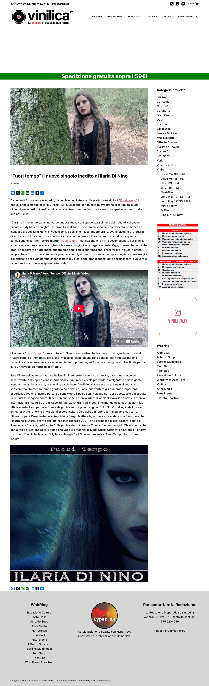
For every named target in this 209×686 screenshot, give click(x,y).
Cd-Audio (153, 17)
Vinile (160, 169)
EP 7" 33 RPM (170, 183)
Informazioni (185, 17)
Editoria (162, 124)
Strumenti (163, 156)
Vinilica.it (162, 384)
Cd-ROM (162, 106)
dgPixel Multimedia (169, 361)
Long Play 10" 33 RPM (175, 196)
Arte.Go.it (163, 352)
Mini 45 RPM (169, 205)
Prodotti (97, 17)
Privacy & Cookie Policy (169, 630)
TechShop (163, 366)
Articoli (168, 17)
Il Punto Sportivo (168, 398)
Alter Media (164, 388)
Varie (160, 160)
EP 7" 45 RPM (170, 187)
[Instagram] (177, 3)
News (16, 183)
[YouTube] (183, 3)
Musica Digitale (167, 133)
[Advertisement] (104, 48)
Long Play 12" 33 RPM (175, 201)
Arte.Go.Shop (166, 357)
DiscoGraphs (165, 115)
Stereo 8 (162, 151)
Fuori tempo (69, 240)
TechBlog (163, 370)
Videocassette (166, 165)
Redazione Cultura (169, 375)
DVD (160, 119)
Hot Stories (39, 630)
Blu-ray (161, 97)
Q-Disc (165, 210)
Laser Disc (164, 128)
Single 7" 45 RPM (172, 214)
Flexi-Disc (167, 192)
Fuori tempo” (128, 200)
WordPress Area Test (171, 379)
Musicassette (135, 17)
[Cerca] (197, 17)
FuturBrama (164, 393)
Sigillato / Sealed (168, 147)
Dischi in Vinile (114, 17)
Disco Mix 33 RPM (173, 174)
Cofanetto (163, 110)
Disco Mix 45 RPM (173, 178)
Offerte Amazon (167, 142)
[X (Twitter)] (172, 3)
